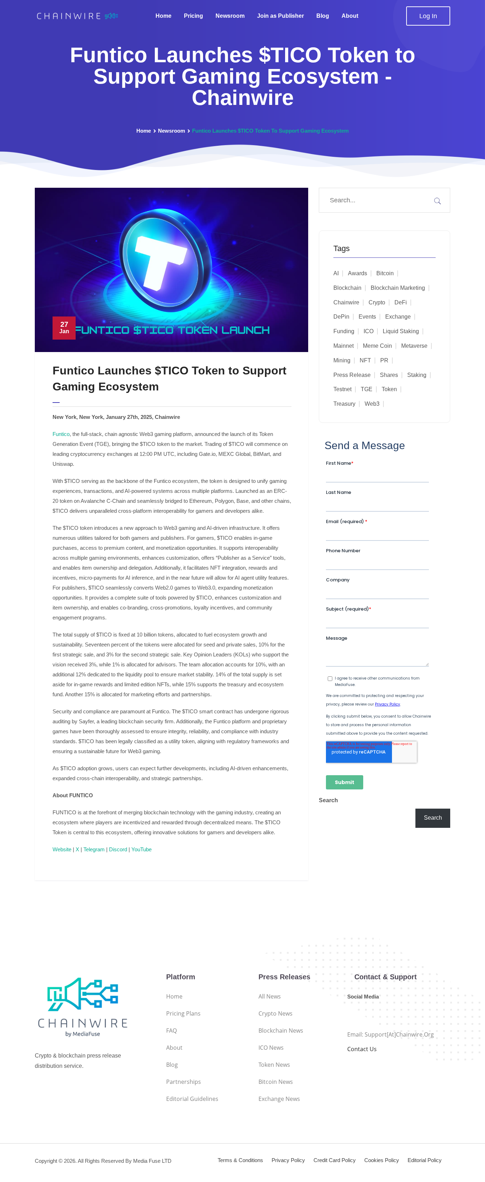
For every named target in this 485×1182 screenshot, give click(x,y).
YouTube (141, 849)
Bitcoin (385, 273)
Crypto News (275, 1013)
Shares (389, 375)
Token (389, 389)
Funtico (61, 434)
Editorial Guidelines (192, 1099)
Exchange (398, 317)
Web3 (372, 404)
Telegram (94, 849)
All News (269, 996)
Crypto (377, 302)
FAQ (171, 1030)
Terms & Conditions (240, 1160)
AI (336, 273)
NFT (365, 360)
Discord (118, 849)
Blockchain (347, 288)
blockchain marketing (398, 288)
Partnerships (183, 1082)
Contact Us (362, 1049)
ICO (369, 331)
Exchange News (279, 1099)
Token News (274, 1065)
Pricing (193, 16)
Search (328, 800)
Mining (341, 360)
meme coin (377, 346)
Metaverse (414, 346)
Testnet (342, 389)
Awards (357, 273)
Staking (416, 375)
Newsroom (230, 16)
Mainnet (343, 346)
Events (367, 317)
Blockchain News (280, 1030)
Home (163, 16)
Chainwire (346, 302)
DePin (341, 317)
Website (62, 849)
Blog (322, 16)
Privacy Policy (288, 1160)
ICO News (271, 1047)
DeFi (400, 302)
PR (384, 360)
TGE (366, 389)
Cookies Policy (381, 1160)
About (350, 16)
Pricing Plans (183, 1013)
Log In (428, 16)
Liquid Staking (401, 331)
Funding (343, 331)
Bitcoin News (275, 1082)
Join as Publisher (280, 16)
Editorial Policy (425, 1160)
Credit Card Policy (335, 1160)
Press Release (352, 375)
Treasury (344, 404)
